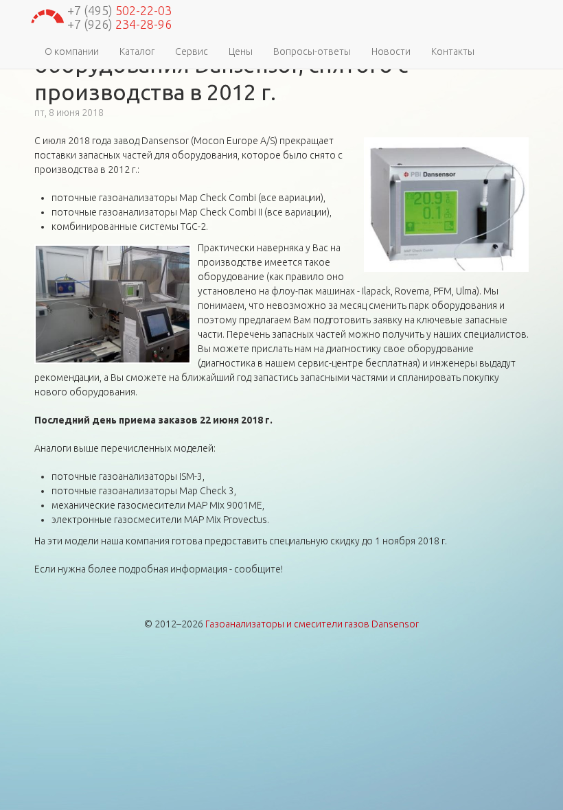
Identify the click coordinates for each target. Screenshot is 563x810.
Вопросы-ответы (312, 51)
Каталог (136, 51)
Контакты (452, 51)
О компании (72, 51)
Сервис (191, 51)
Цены (241, 51)
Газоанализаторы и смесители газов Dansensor (312, 623)
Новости (391, 51)
